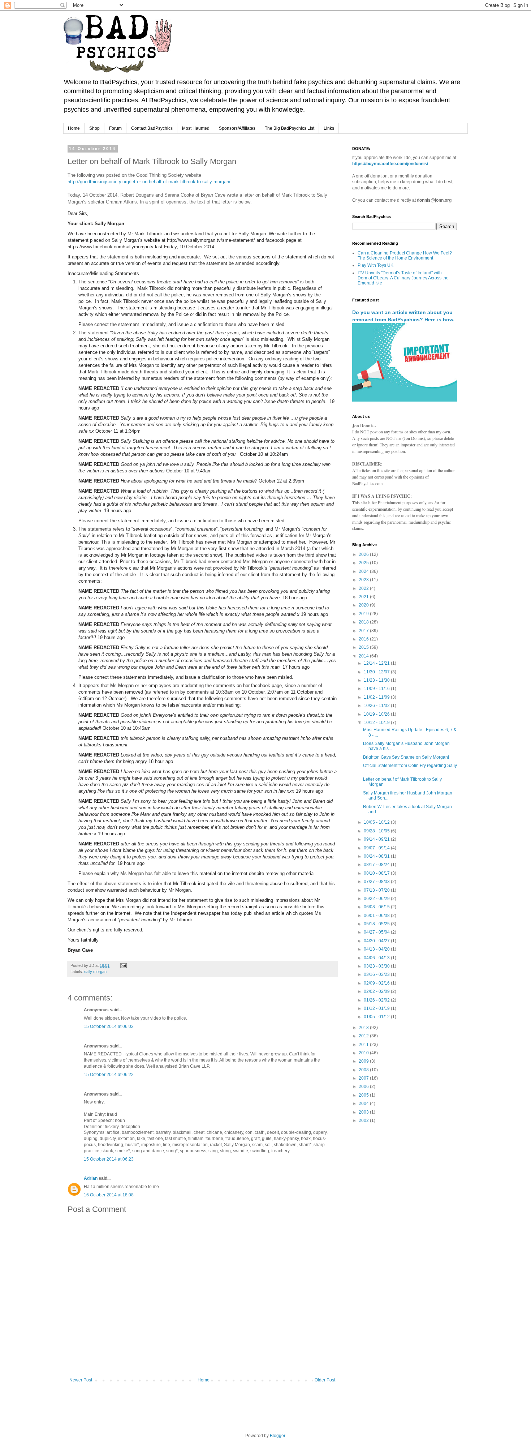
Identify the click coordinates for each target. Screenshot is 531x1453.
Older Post (325, 1380)
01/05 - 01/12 (377, 1016)
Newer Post (80, 1380)
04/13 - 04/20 (377, 949)
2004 (364, 1103)
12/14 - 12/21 (377, 663)
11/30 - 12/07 (377, 671)
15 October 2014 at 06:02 (109, 1026)
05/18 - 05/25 (377, 923)
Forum (115, 128)
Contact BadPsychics (152, 128)
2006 (364, 1086)
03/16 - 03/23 (377, 974)
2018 (364, 622)
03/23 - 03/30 (377, 966)
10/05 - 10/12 (377, 822)
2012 (364, 1035)
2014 (364, 656)
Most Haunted (196, 128)
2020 (364, 605)
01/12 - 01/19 (377, 1008)
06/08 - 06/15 (377, 906)
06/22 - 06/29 (377, 898)
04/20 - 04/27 (377, 940)
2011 (364, 1044)
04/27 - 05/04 (377, 932)
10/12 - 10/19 (377, 722)
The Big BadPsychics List (289, 128)
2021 (364, 596)
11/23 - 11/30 (377, 680)
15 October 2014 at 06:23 (109, 1159)
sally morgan (95, 971)
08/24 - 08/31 (377, 856)
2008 (364, 1069)
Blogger (277, 1435)
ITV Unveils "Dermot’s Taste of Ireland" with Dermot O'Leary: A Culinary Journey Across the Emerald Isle (403, 278)
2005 (364, 1095)
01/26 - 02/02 (377, 1000)
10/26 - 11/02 (377, 705)
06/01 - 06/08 (377, 915)
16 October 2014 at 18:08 (109, 1194)
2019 (364, 613)
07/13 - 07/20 (377, 890)
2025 (364, 562)
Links (329, 128)
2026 (364, 554)
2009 (364, 1061)
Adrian (91, 1178)
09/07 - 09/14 (377, 847)
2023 (364, 579)
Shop (94, 128)
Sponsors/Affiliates (237, 128)
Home (74, 128)
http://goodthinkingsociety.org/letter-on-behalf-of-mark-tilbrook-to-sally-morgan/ (149, 181)
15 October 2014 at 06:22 (109, 1074)
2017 (364, 630)
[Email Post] (123, 965)
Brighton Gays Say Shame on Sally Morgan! (406, 757)
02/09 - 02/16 (377, 983)
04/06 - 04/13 (377, 957)
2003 (364, 1112)
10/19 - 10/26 (377, 714)
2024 (364, 571)
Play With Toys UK (375, 265)
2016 (364, 639)
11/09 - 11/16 (377, 688)
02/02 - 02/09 (377, 991)
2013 (364, 1027)
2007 (364, 1078)
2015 (364, 647)
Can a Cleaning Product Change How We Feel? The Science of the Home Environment (405, 255)
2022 (364, 588)
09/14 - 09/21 (377, 839)
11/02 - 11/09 (377, 697)
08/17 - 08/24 (377, 864)
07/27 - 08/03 (377, 881)
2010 (364, 1052)
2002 (364, 1120)
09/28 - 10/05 (377, 830)
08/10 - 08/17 (377, 873)
